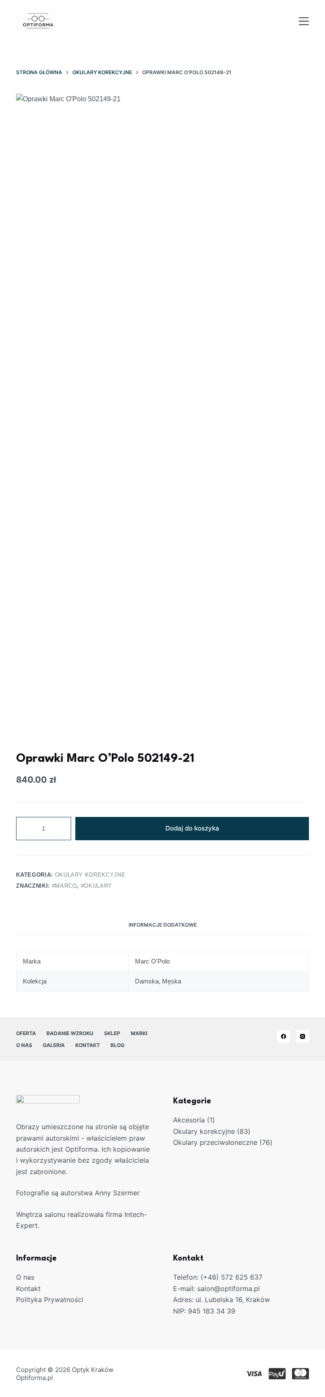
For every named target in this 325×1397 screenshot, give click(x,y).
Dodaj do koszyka (192, 828)
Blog (117, 1045)
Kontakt (87, 1045)
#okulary (96, 886)
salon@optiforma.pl (228, 1288)
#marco (64, 886)
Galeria (54, 1045)
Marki (139, 1033)
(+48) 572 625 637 (231, 1277)
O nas (25, 1277)
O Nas (24, 1045)
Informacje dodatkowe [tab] (163, 925)
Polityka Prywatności (49, 1299)
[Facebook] (283, 1036)
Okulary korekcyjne (90, 875)
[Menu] (304, 21)
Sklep (112, 1033)
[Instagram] (302, 1036)
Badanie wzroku (70, 1033)
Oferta (26, 1033)
